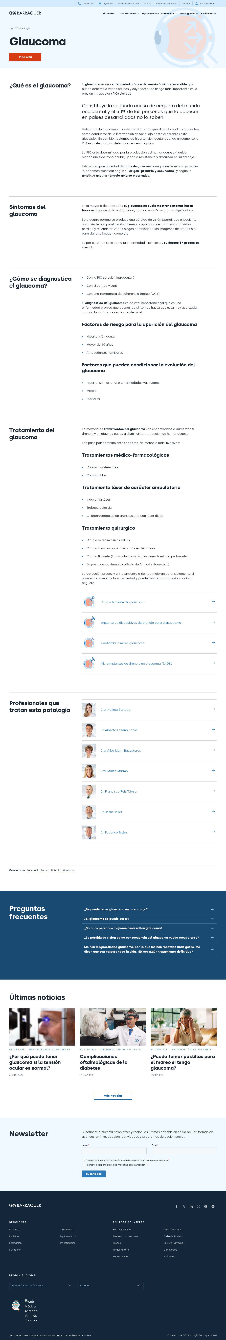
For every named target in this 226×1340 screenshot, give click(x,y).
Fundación (207, 13)
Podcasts (169, 1256)
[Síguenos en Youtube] (205, 1206)
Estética (14, 1236)
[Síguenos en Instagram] (198, 1206)
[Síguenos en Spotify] (213, 1206)
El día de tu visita (173, 1236)
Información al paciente (49, 1049)
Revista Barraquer (174, 1242)
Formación (167, 13)
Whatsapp (68, 870)
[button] (149, 909)
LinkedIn (55, 870)
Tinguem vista (121, 1249)
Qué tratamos (128, 13)
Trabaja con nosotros (125, 1236)
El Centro (108, 13)
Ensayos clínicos (122, 1229)
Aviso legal (15, 1335)
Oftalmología (22, 28)
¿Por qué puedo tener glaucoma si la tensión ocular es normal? (35, 1062)
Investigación (187, 13)
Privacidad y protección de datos (43, 1335)
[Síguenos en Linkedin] (191, 1206)
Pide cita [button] (25, 57)
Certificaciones (172, 1229)
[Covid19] (16, 1306)
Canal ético (170, 1249)
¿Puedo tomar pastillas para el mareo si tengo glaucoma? (183, 1062)
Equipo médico (150, 13)
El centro (17, 1049)
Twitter (45, 870)
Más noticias (113, 1096)
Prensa (117, 1242)
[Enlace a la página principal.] (25, 13)
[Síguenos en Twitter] (184, 1206)
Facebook (32, 870)
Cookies (86, 1335)
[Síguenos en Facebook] (176, 1206)
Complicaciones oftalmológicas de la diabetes (103, 1062)
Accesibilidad (72, 1335)
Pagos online (120, 1256)
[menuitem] (110, 14)
